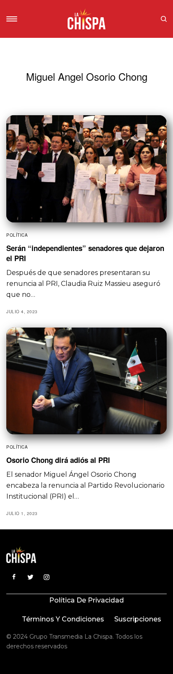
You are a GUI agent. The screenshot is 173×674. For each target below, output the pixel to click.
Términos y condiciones (63, 619)
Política (17, 235)
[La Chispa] (86, 18)
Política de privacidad (86, 600)
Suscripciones (137, 619)
